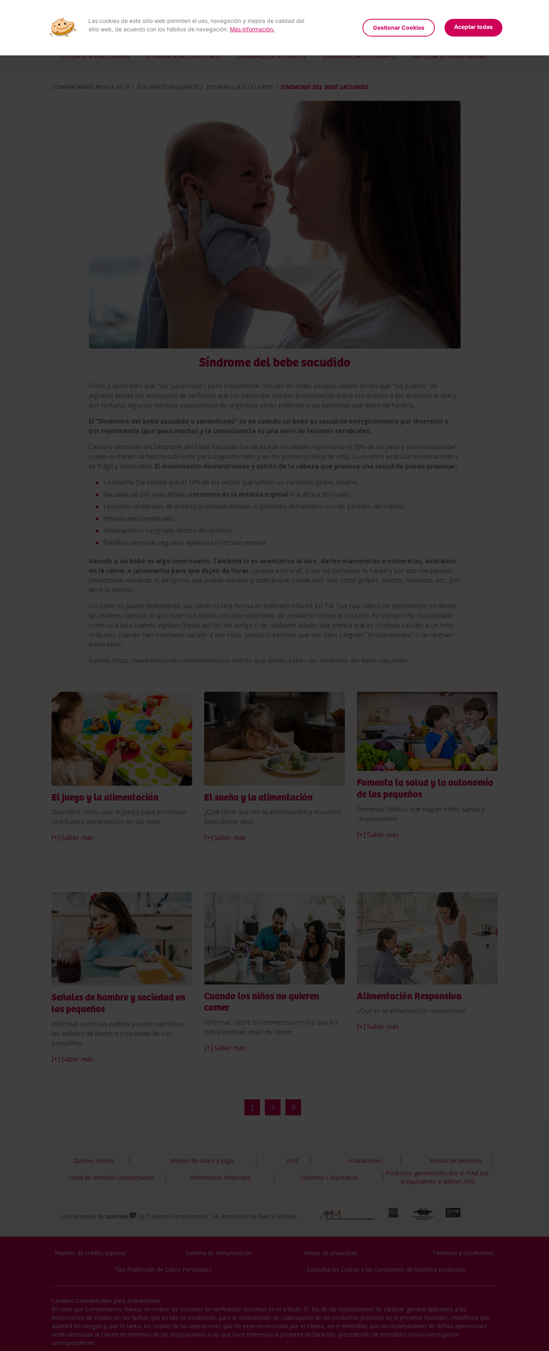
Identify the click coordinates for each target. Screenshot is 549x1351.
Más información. (252, 29)
